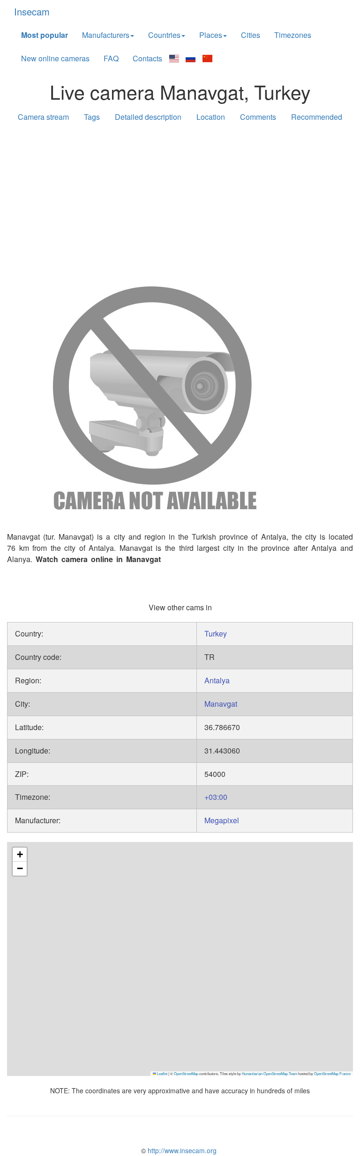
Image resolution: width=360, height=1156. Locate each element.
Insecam (32, 11)
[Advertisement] (180, 202)
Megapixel (221, 820)
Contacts (147, 58)
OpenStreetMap (186, 1073)
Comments (258, 116)
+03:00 (215, 796)
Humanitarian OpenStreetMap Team (269, 1073)
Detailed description (148, 116)
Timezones (292, 34)
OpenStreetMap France (332, 1073)
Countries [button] (164, 34)
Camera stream (43, 116)
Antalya (217, 680)
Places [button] (210, 34)
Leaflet (161, 1073)
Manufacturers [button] (105, 34)
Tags (92, 116)
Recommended (316, 116)
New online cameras (55, 58)
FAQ (111, 58)
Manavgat (220, 703)
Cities (250, 34)
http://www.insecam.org (181, 1150)
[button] (20, 855)
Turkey (215, 633)
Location (210, 116)
